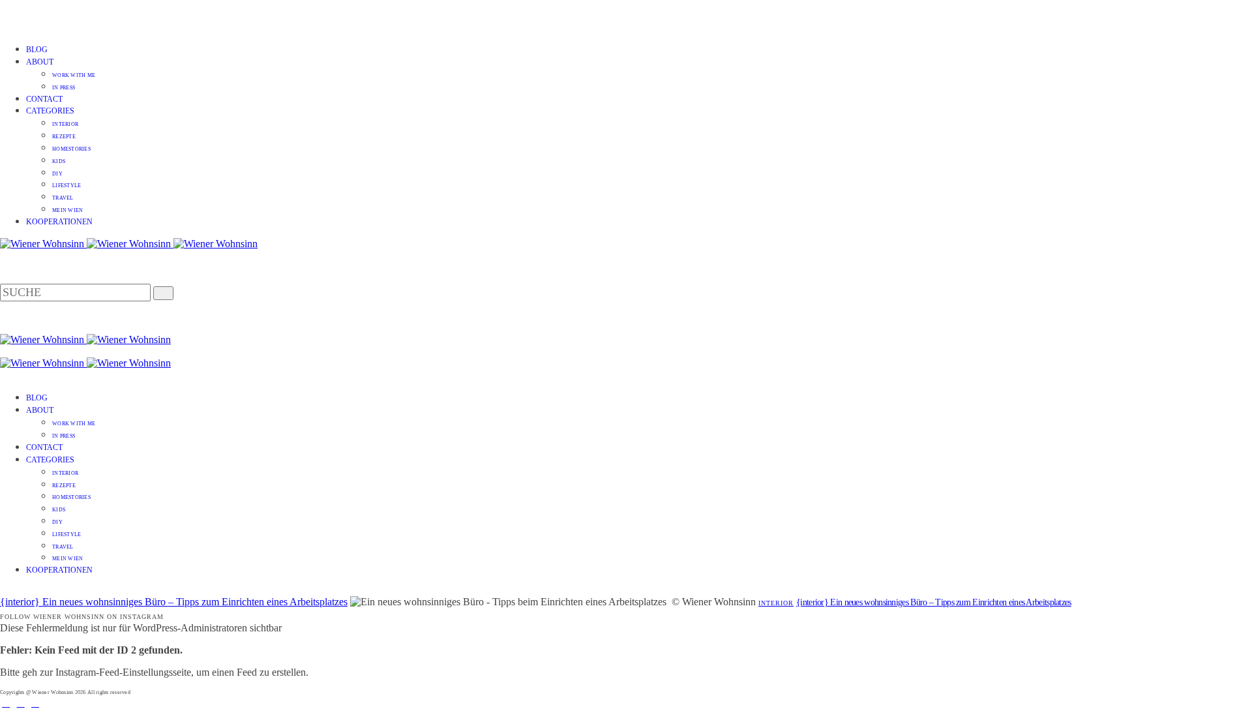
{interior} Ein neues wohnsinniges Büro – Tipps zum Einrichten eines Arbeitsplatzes (174, 601)
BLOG (37, 49)
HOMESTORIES (71, 149)
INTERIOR (65, 124)
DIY (57, 174)
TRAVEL (63, 198)
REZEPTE (64, 137)
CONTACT (44, 99)
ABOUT (39, 62)
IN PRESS (63, 88)
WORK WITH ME (73, 75)
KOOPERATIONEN (59, 221)
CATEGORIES (50, 110)
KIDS (58, 161)
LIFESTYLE (66, 186)
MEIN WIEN (67, 210)
